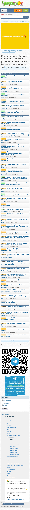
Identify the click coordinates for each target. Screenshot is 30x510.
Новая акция (5, 50)
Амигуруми (9, 420)
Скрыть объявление (28, 480)
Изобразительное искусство (13, 435)
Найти (26, 17)
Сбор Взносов (17, 67)
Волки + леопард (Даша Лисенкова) (17, 232)
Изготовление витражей (15, 444)
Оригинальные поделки (12, 456)
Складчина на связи (11, 50)
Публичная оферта (20, 506)
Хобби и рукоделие (9, 416)
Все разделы (5, 414)
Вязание (9, 418)
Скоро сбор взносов (7, 400)
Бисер (8, 433)
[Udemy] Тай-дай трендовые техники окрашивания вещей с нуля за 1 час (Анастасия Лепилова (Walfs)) (14, 226)
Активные (7, 67)
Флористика (9, 462)
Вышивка (9, 425)
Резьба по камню (14, 450)
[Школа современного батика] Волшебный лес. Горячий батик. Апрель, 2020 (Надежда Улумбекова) (14, 263)
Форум (2, 10)
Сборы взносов (5, 51)
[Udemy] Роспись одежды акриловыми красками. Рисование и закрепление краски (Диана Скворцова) (15, 256)
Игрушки (9, 431)
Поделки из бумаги (11, 460)
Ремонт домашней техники (13, 463)
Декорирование (10, 437)
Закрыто (4, 69)
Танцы (8, 473)
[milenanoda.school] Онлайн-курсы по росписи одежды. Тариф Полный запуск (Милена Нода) (14, 146)
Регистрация (18, 10)
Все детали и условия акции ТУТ (15, 499)
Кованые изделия (11, 477)
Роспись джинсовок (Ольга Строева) (17, 279)
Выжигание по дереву (15, 441)
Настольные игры (11, 479)
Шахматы (9, 475)
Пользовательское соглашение (8, 506)
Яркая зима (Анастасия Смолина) (15, 209)
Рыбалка (9, 471)
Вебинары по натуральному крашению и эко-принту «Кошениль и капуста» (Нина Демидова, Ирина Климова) (15, 238)
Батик (11, 439)
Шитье (8, 423)
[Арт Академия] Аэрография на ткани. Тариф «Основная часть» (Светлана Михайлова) (14, 88)
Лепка (8, 429)
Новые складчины (19, 50)
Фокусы (8, 467)
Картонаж (9, 422)
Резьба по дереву (14, 448)
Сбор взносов (6, 403)
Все (3, 67)
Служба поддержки (8, 14)
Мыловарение (10, 458)
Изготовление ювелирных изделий (15, 465)
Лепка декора (13, 446)
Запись (11, 67)
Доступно (24, 67)
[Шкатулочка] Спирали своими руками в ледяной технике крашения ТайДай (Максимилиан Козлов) (14, 153)
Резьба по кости (13, 452)
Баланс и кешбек (12, 51)
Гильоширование (14, 443)
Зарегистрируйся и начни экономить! (13, 503)
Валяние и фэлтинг (11, 427)
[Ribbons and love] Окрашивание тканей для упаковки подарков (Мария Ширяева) (13, 172)
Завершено (5, 406)
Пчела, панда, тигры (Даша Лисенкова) (17, 194)
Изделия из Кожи (11, 469)
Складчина (4, 508)
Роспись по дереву (14, 454)
